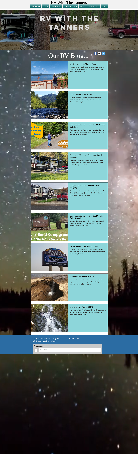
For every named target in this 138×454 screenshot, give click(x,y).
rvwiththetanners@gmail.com (44, 341)
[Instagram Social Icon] (99, 53)
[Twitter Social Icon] (103, 53)
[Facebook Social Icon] (95, 53)
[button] (70, 6)
